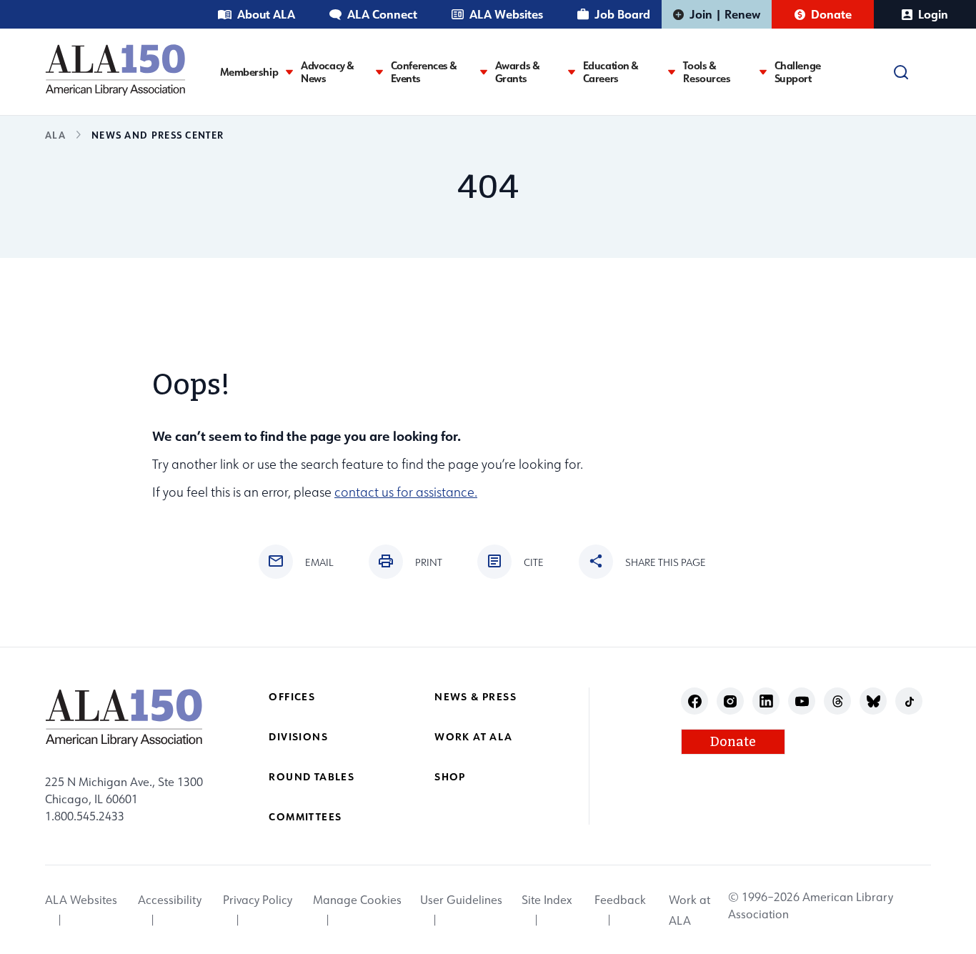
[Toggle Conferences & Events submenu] (483, 71)
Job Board (622, 13)
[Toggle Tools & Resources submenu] (763, 71)
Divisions (298, 736)
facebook (695, 701)
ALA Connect (382, 13)
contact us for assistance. (405, 492)
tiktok (909, 701)
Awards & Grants (517, 72)
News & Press (475, 696)
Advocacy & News (327, 72)
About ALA (266, 13)
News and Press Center (157, 135)
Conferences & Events (424, 72)
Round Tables (311, 776)
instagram (730, 701)
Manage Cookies (357, 900)
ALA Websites (506, 13)
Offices (292, 696)
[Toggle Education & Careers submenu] (671, 71)
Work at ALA (473, 736)
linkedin (766, 701)
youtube (802, 701)
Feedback (620, 900)
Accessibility (169, 900)
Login (933, 13)
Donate (831, 13)
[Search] (901, 72)
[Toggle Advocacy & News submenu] (379, 71)
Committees (305, 816)
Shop (450, 776)
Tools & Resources (706, 72)
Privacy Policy (257, 900)
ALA (55, 135)
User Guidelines (461, 900)
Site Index (547, 900)
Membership (249, 72)
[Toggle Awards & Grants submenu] (571, 71)
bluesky (873, 701)
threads (838, 701)
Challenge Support (798, 72)
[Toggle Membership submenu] (289, 71)
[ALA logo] (115, 69)
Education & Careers (611, 72)
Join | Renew (724, 13)
